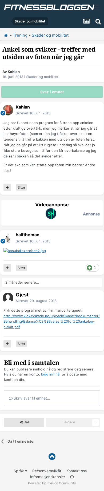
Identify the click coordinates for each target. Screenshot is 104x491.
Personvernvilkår (46, 471)
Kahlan (14, 71)
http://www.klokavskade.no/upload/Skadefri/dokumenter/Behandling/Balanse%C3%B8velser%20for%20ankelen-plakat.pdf (51, 321)
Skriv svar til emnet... (31, 398)
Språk (19, 471)
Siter (21, 187)
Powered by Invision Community (52, 483)
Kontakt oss (76, 471)
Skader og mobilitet (42, 77)
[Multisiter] (7, 187)
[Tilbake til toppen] (52, 457)
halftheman (27, 234)
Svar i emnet (52, 92)
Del (26, 422)
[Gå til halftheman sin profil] (8, 238)
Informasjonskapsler (47, 476)
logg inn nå (50, 374)
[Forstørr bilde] (24, 250)
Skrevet (33, 113)
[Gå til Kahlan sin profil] (8, 110)
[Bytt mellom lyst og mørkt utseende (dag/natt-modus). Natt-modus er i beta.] (72, 476)
